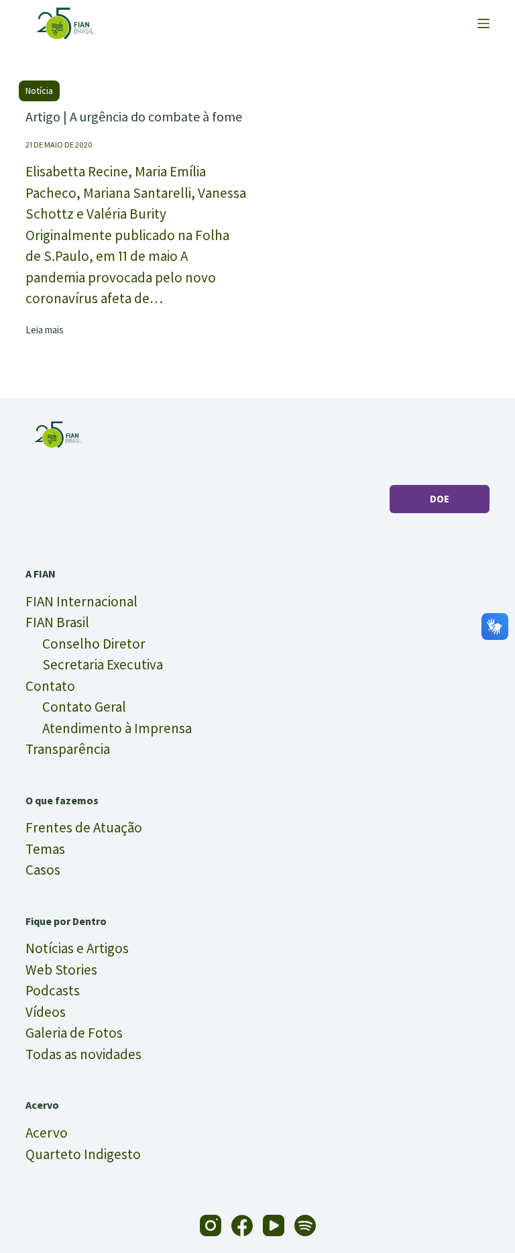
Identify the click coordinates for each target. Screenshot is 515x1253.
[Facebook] (242, 1225)
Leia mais (44, 330)
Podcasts (52, 990)
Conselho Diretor (94, 644)
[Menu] (483, 23)
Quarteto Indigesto (83, 1154)
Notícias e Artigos (77, 948)
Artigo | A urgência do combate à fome (133, 116)
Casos (42, 870)
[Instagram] (210, 1225)
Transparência (67, 749)
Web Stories (61, 970)
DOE (439, 498)
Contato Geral (84, 707)
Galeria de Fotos (74, 1033)
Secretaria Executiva (102, 664)
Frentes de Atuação (83, 827)
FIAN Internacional (81, 601)
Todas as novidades (83, 1054)
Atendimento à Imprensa (117, 728)
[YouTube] (273, 1225)
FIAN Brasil (57, 622)
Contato (50, 686)
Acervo (46, 1133)
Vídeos (45, 1012)
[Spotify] (305, 1225)
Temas (45, 849)
